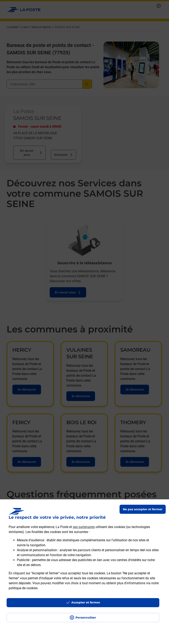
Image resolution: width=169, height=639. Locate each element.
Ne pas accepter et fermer (142, 509)
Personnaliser (85, 617)
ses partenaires (84, 527)
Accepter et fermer (85, 602)
